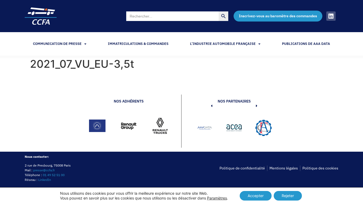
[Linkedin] (331, 16)
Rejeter (288, 195)
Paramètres (217, 198)
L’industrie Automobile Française (223, 43)
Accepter (256, 195)
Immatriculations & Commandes (138, 43)
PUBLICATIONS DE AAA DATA (306, 43)
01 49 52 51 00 (54, 175)
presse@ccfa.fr (44, 170)
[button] (203, 129)
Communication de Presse (57, 43)
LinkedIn (44, 180)
